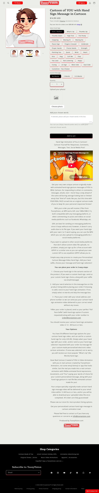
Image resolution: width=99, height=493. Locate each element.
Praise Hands (71, 48)
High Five (70, 36)
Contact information (71, 488)
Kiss (53, 56)
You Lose (55, 61)
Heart (85, 52)
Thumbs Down (57, 36)
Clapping (55, 40)
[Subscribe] (38, 472)
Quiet (68, 52)
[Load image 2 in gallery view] (21, 53)
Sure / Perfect (57, 31)
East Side (87, 65)
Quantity (52, 80)
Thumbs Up (83, 31)
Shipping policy (56, 488)
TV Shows (17, 3)
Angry (80, 61)
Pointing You (56, 52)
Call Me (70, 56)
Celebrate (84, 44)
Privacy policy (31, 488)
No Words (55, 76)
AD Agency (81, 3)
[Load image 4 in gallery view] (37, 53)
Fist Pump (82, 36)
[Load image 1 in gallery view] (14, 53)
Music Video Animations (49, 457)
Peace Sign (56, 44)
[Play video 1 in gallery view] (29, 53)
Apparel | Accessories (69, 457)
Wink (76, 52)
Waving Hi (67, 40)
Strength (84, 48)
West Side (75, 65)
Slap (79, 56)
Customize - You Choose (61, 69)
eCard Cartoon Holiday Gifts (47, 454)
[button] (4, 3)
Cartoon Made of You (26, 454)
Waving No (79, 40)
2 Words (67, 76)
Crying (54, 65)
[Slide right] (43, 53)
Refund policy (18, 488)
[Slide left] (8, 53)
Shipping (62, 21)
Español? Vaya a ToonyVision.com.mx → (49, 461)
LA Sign (64, 65)
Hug (61, 56)
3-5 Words (78, 76)
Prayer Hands (57, 48)
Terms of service (43, 488)
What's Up (70, 31)
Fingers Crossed (70, 44)
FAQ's (82, 488)
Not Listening (68, 61)
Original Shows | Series (29, 457)
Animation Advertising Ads (69, 454)
